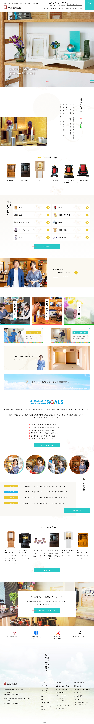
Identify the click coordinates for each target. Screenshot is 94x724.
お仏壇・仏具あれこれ (63, 705)
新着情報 (59, 683)
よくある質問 (78, 696)
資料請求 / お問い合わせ (47, 610)
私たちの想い (73, 8)
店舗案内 (80, 8)
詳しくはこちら (20, 360)
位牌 (47, 8)
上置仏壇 (44, 693)
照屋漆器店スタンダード (82, 689)
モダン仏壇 (45, 688)
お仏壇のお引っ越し (62, 689)
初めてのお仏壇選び (62, 695)
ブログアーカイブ (61, 708)
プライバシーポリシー (81, 704)
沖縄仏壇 (44, 685)
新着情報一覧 (77, 510)
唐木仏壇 (44, 690)
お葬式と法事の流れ (62, 700)
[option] (47, 49)
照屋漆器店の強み (80, 683)
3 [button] (92, 81)
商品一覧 (47, 570)
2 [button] (92, 79)
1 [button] (92, 77)
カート (89, 7)
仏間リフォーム (65, 8)
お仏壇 (43, 8)
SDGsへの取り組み (47, 445)
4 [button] (92, 83)
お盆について (60, 703)
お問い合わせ (74, 4)
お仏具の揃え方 (61, 698)
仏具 (50, 8)
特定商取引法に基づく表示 (82, 702)
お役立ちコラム (61, 693)
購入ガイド (77, 693)
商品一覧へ (47, 246)
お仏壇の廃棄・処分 (62, 686)
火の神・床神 (56, 8)
